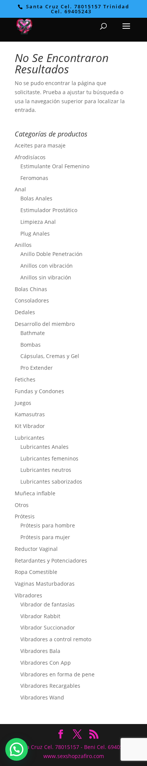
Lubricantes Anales (44, 446)
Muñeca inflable (35, 493)
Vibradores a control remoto (55, 639)
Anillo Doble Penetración (51, 253)
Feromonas (34, 177)
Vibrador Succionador (47, 627)
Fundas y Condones (39, 391)
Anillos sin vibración (45, 277)
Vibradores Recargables (50, 685)
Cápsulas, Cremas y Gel (49, 356)
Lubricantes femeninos (49, 458)
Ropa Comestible (36, 571)
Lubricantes (29, 437)
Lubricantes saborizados (51, 481)
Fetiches (25, 379)
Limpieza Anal (38, 221)
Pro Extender (36, 367)
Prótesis (25, 516)
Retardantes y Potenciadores (51, 560)
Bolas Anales (36, 198)
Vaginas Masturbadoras (45, 583)
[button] (16, 749)
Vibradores (28, 595)
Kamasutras (30, 414)
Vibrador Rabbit (40, 616)
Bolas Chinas (31, 289)
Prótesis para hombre (47, 525)
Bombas (30, 344)
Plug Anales (35, 233)
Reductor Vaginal (36, 548)
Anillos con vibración (46, 265)
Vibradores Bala (40, 650)
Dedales (25, 312)
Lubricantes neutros (45, 469)
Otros (22, 505)
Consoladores (32, 300)
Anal (20, 189)
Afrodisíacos (30, 157)
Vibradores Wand (42, 697)
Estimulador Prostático (48, 210)
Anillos (23, 244)
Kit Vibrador (30, 426)
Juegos (23, 402)
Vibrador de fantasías (47, 604)
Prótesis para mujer (45, 537)
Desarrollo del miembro (45, 323)
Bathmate (32, 332)
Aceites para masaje (40, 145)
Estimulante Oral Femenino (54, 166)
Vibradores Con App (45, 662)
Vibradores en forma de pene (57, 674)
